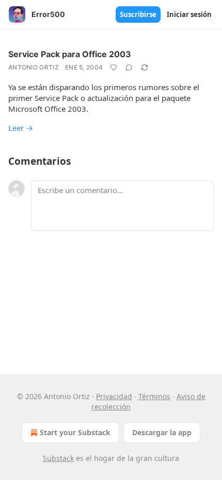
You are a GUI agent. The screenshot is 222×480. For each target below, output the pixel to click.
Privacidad (114, 396)
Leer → (20, 128)
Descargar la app (162, 432)
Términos (154, 396)
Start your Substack (75, 432)
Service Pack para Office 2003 (69, 54)
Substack (58, 458)
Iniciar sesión (189, 14)
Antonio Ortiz (33, 67)
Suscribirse (138, 14)
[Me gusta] (113, 67)
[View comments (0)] (129, 67)
